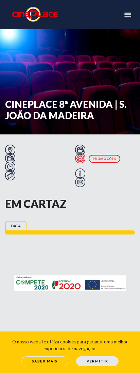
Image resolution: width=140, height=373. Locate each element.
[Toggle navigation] (128, 14)
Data (16, 225)
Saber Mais (45, 361)
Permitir (97, 361)
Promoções (104, 159)
